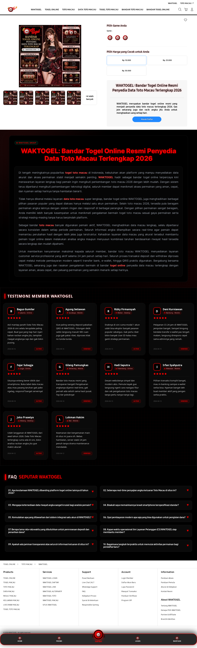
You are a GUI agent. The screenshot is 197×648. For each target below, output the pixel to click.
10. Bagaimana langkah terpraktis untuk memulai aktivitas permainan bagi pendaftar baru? (146, 545)
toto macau (46, 225)
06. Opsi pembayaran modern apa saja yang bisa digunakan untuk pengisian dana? (146, 517)
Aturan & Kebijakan (169, 587)
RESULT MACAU (9, 596)
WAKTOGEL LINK (49, 587)
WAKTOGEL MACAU (50, 600)
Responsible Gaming (90, 605)
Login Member (127, 578)
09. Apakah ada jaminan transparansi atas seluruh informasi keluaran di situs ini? (51, 544)
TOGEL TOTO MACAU (11, 609)
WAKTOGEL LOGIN (50, 578)
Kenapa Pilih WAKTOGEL (171, 610)
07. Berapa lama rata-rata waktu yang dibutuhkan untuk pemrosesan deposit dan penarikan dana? (51, 530)
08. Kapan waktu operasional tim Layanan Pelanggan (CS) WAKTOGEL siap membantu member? (146, 530)
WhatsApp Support (89, 587)
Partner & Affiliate (168, 615)
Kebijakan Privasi (89, 596)
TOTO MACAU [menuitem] (186, 3)
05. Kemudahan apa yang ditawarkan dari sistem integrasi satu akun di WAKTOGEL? (51, 517)
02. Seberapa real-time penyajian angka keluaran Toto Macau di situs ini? (146, 490)
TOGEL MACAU (9, 582)
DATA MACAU (8, 591)
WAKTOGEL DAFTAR (51, 582)
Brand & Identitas (168, 619)
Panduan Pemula (168, 582)
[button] (186, 9)
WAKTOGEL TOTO (49, 596)
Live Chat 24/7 (88, 582)
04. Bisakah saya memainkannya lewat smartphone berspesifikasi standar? (146, 505)
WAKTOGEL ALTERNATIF (52, 591)
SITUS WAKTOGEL (50, 605)
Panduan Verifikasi (129, 596)
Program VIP (126, 600)
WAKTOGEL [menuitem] (172, 3)
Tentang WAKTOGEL (169, 606)
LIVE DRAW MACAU (11, 605)
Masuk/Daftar (147, 119)
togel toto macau (76, 172)
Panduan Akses (167, 578)
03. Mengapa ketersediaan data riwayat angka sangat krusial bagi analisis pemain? (51, 505)
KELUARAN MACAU (11, 600)
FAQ (83, 591)
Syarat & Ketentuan (90, 600)
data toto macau (74, 198)
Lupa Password (127, 587)
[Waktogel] (13, 9)
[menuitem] (36, 10)
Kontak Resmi (166, 591)
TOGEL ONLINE (9, 578)
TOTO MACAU (8, 587)
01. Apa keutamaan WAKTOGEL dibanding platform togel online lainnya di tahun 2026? (51, 491)
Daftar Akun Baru (128, 582)
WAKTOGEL (105, 177)
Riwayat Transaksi (129, 591)
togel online (117, 265)
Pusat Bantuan (88, 578)
